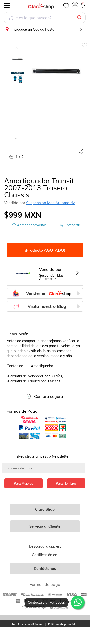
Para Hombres (66, 483)
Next (16, 134)
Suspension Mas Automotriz (50, 202)
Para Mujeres (23, 483)
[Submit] (80, 17)
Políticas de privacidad (63, 624)
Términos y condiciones (27, 624)
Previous (16, 44)
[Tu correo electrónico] (45, 470)
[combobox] (44, 18)
